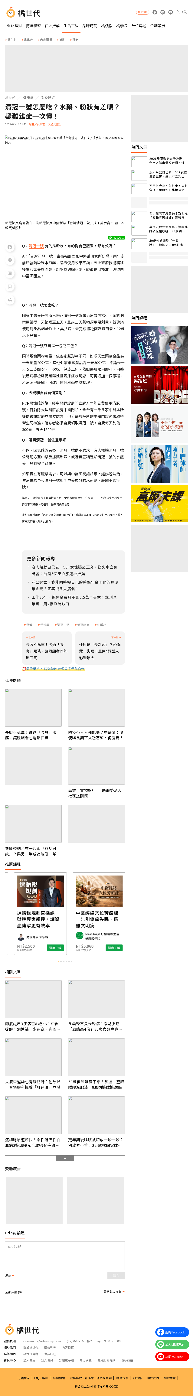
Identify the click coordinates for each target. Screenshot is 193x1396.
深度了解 (21, 947)
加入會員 (29, 1360)
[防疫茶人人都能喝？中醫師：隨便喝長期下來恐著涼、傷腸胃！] (96, 708)
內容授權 (68, 1347)
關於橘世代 (30, 1347)
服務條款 (76, 1378)
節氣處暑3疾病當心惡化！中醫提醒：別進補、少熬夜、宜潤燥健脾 (33, 1026)
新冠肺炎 (83, 624)
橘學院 (122, 25)
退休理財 (14, 25)
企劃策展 (157, 25)
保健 (29, 624)
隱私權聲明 (104, 1378)
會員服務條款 (106, 1360)
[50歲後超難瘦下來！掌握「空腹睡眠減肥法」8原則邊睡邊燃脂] (96, 1057)
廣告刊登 (50, 1347)
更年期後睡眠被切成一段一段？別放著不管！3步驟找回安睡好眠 (96, 1142)
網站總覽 (170, 1378)
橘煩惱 (107, 25)
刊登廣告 (23, 1378)
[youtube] (170, 12)
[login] (177, 12)
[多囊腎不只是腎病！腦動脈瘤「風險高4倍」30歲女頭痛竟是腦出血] (96, 999)
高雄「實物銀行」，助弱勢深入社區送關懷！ (95, 793)
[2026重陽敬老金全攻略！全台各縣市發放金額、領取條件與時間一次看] (139, 161)
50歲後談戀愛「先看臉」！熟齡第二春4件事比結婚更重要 (167, 242)
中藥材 (101, 624)
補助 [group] (62, 39)
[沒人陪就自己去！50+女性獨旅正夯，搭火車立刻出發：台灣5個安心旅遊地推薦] (139, 175)
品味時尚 (89, 25)
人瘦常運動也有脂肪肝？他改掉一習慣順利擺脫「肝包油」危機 (33, 1084)
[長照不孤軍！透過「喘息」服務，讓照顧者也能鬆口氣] (33, 708)
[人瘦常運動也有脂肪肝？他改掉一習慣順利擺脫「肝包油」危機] (33, 1057)
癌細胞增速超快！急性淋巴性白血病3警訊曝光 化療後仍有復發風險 (33, 1142)
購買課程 (142, 12)
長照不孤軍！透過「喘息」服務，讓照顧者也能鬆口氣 (31, 734)
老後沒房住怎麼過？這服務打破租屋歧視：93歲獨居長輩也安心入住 (168, 229)
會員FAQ (50, 1354)
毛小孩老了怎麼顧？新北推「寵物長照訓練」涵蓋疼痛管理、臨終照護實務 (168, 215)
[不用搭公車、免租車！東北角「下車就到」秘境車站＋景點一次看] (139, 189)
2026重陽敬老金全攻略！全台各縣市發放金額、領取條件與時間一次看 (168, 160)
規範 (8, 1275)
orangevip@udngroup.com (42, 1341)
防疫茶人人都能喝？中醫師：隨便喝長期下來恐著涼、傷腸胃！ (96, 734)
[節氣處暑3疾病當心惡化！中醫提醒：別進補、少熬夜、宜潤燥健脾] (33, 999)
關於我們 (153, 1378)
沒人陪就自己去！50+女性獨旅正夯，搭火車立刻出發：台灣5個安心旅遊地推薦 (168, 174)
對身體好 (48, 97)
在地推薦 (52, 25)
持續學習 (33, 25)
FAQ (36, 1378)
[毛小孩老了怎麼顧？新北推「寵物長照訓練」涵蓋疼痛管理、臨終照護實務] (139, 216)
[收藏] (10, 286)
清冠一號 (63, 624)
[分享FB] (10, 247)
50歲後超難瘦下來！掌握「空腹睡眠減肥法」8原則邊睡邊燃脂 (96, 1084)
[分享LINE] (10, 260)
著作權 (89, 1378)
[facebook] (154, 12)
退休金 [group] (28, 39)
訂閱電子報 (66, 1360)
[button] (184, 12)
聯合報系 (122, 1378)
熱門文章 (139, 147)
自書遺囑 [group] (46, 39)
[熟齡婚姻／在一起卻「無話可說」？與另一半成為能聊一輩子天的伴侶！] (33, 824)
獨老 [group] (75, 39)
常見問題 (86, 1360)
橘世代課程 (30, 1354)
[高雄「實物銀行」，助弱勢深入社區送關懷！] (96, 766)
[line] (162, 12)
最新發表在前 (112, 1291)
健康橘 (28, 97)
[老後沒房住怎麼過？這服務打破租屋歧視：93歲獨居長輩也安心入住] (139, 230)
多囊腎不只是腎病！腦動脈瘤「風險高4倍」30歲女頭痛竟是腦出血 (95, 1026)
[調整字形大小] (10, 300)
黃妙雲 (44, 624)
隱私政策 (127, 1360)
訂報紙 (137, 1378)
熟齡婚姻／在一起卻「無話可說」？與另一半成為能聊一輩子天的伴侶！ (33, 851)
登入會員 (47, 1360)
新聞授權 (59, 1378)
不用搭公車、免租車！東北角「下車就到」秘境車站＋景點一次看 (168, 188)
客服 (45, 1378)
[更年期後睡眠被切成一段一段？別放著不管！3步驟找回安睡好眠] (96, 1115)
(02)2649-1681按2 (79, 1341)
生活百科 (71, 25)
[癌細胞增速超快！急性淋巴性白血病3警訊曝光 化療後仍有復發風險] (33, 1115)
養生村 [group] (12, 39)
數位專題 (138, 25)
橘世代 (10, 97)
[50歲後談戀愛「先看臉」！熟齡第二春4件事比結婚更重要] (139, 243)
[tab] (58, 961)
